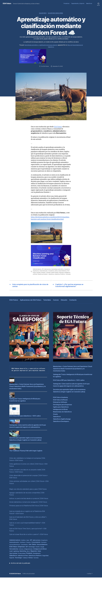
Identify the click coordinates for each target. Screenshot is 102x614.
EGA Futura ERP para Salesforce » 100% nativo (25, 416)
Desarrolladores (62, 270)
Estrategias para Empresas (62, 404)
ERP (27, 546)
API (43, 269)
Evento (38, 546)
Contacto (73, 300)
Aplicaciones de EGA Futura (30, 300)
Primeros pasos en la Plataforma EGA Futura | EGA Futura (28, 505)
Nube (39, 551)
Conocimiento (35, 542)
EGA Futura (7, 3)
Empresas (61, 272)
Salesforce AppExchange (62, 419)
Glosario (64, 300)
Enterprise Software (60, 402)
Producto (29, 553)
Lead (11, 551)
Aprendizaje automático (57, 269)
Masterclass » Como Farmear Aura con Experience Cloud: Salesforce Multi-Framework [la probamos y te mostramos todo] (27, 386)
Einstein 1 (43, 272)
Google (42, 546)
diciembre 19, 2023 (58, 66)
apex (27, 540)
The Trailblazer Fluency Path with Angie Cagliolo (25, 451)
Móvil (28, 551)
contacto (43, 542)
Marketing (23, 551)
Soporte (11, 557)
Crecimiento (24, 544)
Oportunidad (13, 553)
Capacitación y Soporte (77, 3)
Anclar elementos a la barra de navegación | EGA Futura (28, 502)
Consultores (51, 270)
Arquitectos (36, 270)
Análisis (23, 540)
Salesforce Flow (23, 555)
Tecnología (18, 558)
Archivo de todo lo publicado (20, 563)
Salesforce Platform (60, 274)
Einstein (39, 272)
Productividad (22, 553)
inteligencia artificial (40, 549)
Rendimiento (37, 553)
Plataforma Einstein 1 (43, 274)
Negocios (34, 551)
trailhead (25, 557)
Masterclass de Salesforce (62, 412)
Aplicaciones (47, 269)
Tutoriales (68, 274)
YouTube (35, 557)
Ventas (30, 558)
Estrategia (32, 546)
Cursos (56, 300)
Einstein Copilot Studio (52, 272)
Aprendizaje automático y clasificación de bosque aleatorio (41, 45)
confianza (22, 542)
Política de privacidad (28, 573)
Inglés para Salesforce (61, 407)
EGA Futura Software (60, 400)
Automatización (43, 270)
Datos (56, 270)
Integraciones (28, 549)
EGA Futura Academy (60, 397)
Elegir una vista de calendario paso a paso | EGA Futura (28, 489)
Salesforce (89, 3)
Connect (28, 542)
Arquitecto (67, 269)
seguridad (45, 555)
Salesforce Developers (55, 13)
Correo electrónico (14, 544)
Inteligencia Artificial (60, 409)
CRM (30, 544)
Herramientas (13, 549)
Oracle (55, 414)
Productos (66, 3)
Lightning (16, 551)
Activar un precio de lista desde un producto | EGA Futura (28, 498)
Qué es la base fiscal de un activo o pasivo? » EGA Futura (28, 534)
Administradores (37, 269)
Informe (21, 549)
